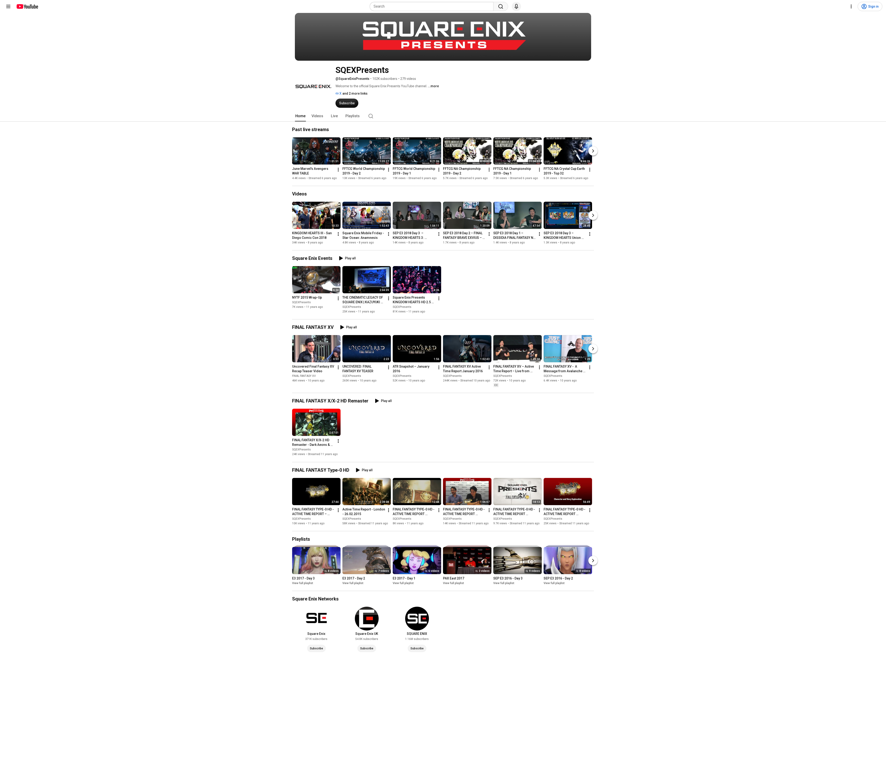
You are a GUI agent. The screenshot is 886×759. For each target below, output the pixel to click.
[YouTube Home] (27, 6)
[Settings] (851, 6)
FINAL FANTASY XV (304, 376)
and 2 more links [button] (355, 93)
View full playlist (302, 583)
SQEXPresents (301, 302)
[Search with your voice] (516, 6)
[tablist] (443, 116)
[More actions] (338, 169)
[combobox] (433, 6)
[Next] (593, 151)
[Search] (500, 6)
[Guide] (8, 6)
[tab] (300, 116)
